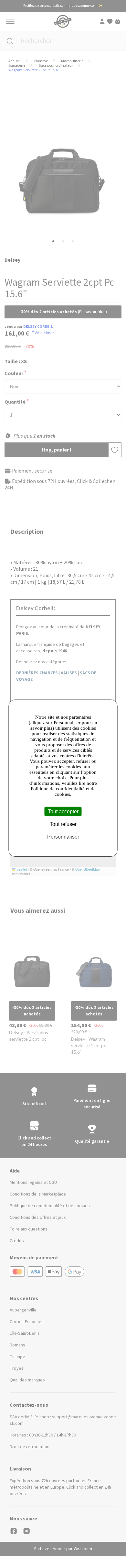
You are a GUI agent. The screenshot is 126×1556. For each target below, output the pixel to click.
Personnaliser (63, 837)
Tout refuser (63, 824)
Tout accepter (63, 811)
